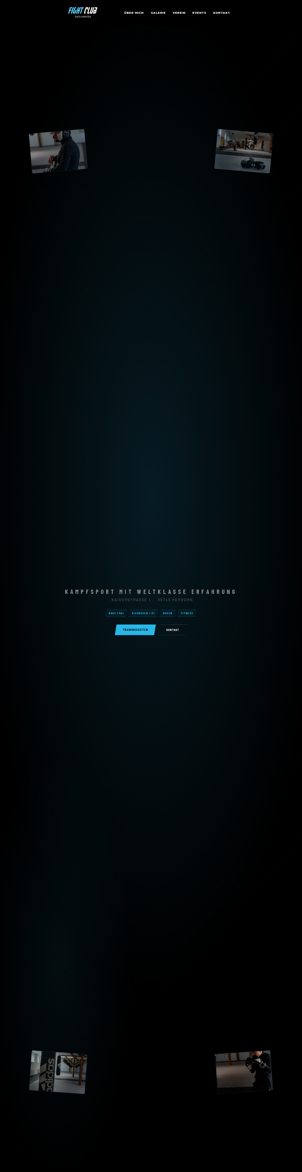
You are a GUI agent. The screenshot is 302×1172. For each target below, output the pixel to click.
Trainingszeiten (135, 629)
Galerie (158, 12)
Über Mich (134, 12)
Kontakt (221, 12)
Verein (179, 12)
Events (199, 12)
